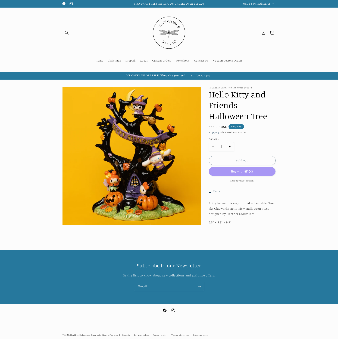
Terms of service (180, 335)
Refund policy (141, 335)
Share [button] (216, 191)
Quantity (214, 138)
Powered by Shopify (119, 335)
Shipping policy (201, 335)
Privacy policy (160, 335)
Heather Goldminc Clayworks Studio (89, 335)
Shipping (214, 132)
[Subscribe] (199, 286)
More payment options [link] (242, 180)
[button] (66, 33)
